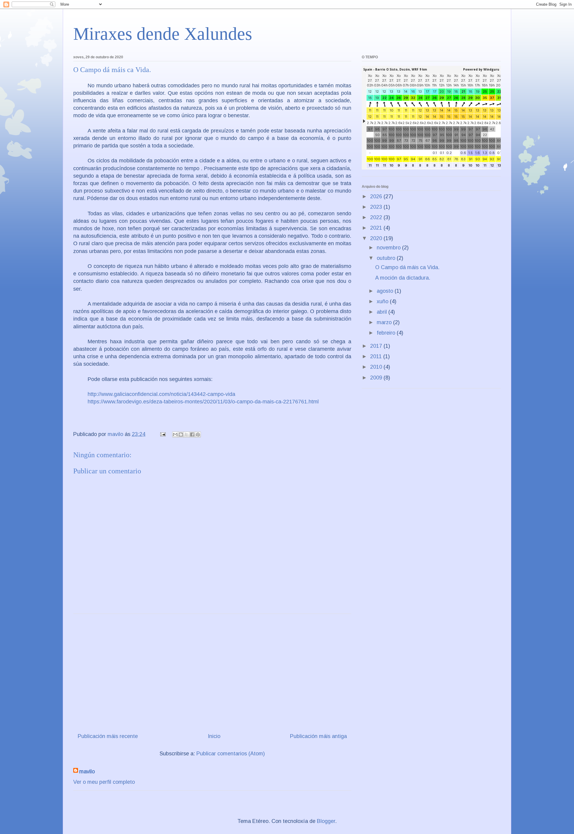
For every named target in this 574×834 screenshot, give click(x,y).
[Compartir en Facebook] (192, 434)
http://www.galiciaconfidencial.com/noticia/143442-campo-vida (161, 394)
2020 (377, 238)
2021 (377, 228)
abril (382, 312)
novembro (389, 248)
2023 (377, 207)
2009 (377, 378)
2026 (377, 196)
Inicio (214, 736)
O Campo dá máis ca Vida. (407, 267)
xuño (383, 301)
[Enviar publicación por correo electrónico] (162, 434)
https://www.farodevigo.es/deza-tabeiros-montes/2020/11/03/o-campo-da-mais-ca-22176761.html (203, 402)
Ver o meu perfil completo (104, 782)
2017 (377, 346)
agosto (386, 291)
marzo (385, 322)
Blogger (326, 821)
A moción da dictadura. (402, 278)
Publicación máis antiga (318, 736)
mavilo (87, 771)
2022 (377, 217)
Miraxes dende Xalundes (162, 34)
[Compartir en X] (187, 434)
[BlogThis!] (181, 434)
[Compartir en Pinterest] (198, 434)
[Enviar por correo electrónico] (175, 434)
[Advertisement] (212, 671)
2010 (377, 367)
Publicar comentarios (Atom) (230, 754)
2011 (376, 356)
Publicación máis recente (108, 736)
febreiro (387, 333)
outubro (387, 258)
